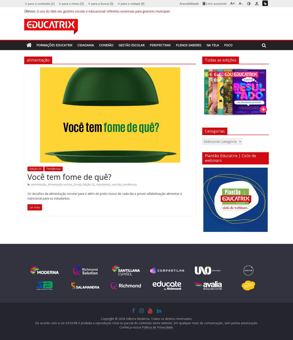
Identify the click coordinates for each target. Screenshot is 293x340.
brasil (77, 184)
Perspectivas (160, 45)
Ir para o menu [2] (71, 3)
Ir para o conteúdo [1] (39, 3)
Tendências (53, 169)
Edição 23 (35, 169)
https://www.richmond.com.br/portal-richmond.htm (126, 285)
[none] (249, 3)
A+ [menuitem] (232, 3)
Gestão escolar (132, 45)
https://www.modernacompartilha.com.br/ (167, 270)
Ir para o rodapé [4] (131, 3)
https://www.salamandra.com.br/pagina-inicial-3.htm (85, 285)
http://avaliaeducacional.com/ (207, 285)
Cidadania (85, 45)
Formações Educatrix (54, 45)
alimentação (38, 184)
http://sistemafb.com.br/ (44, 285)
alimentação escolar (60, 184)
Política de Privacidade (157, 327)
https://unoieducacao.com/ (207, 270)
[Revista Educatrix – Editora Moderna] (29, 45)
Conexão (106, 45)
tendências (130, 184)
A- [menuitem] (241, 3)
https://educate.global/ (167, 285)
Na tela (213, 45)
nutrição (117, 184)
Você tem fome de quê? (69, 177)
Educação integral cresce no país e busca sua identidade (76, 9)
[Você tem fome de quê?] (110, 70)
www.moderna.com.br (44, 270)
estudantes (103, 184)
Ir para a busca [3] (100, 3)
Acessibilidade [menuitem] (189, 3)
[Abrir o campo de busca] (264, 45)
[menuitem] (40, 3)
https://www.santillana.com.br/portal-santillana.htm (126, 270)
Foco (228, 45)
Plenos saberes (188, 45)
